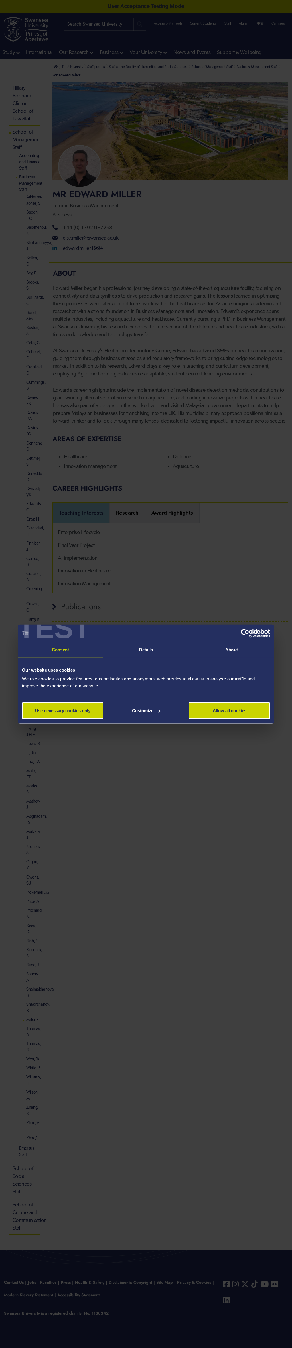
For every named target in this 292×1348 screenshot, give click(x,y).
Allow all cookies (229, 710)
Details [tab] (146, 649)
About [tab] (231, 649)
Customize (142, 710)
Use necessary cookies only (62, 710)
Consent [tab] (60, 649)
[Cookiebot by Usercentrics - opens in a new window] (245, 633)
